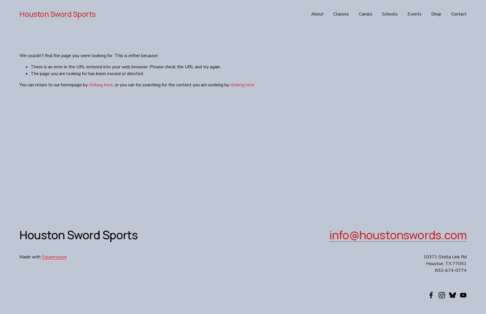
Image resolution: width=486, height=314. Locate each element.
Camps (365, 14)
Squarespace (54, 257)
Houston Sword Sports (57, 14)
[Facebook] (431, 295)
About (317, 14)
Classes (341, 14)
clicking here (101, 85)
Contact (459, 14)
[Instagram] (441, 295)
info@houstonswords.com (398, 234)
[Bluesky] (452, 295)
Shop (436, 14)
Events (415, 14)
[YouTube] (463, 295)
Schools (390, 14)
